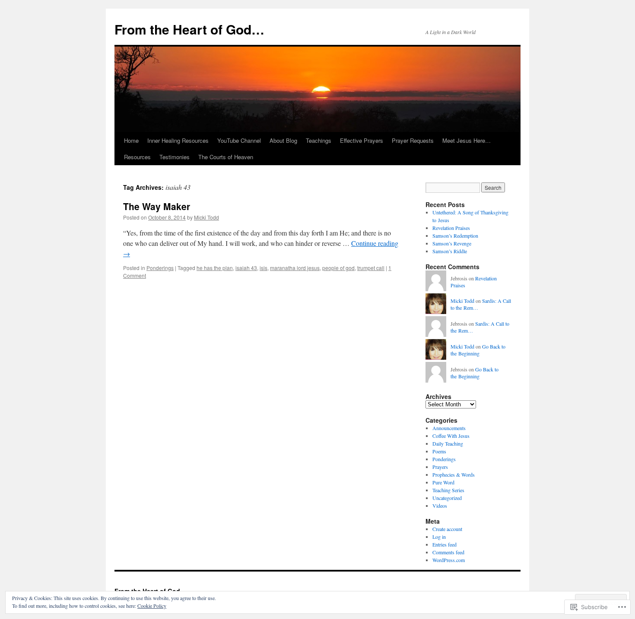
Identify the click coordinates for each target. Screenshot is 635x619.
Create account (447, 528)
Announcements (449, 427)
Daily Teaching (447, 443)
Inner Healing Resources (178, 140)
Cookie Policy (151, 605)
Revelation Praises (451, 227)
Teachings (318, 140)
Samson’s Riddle (449, 251)
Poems (439, 451)
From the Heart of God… (189, 29)
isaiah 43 (246, 267)
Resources (137, 157)
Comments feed (448, 552)
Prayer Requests (413, 140)
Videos (439, 505)
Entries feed (444, 544)
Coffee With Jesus (451, 435)
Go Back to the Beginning (478, 350)
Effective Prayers (361, 140)
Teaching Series (448, 490)
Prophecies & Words (453, 474)
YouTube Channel (239, 140)
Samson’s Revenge (451, 243)
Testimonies (174, 157)
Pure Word (443, 482)
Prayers (440, 466)
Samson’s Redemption (455, 235)
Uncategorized (447, 497)
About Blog (283, 140)
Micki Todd (206, 217)
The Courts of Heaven (225, 157)
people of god (338, 267)
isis (263, 267)
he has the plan (215, 267)
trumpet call (370, 267)
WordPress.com (448, 559)
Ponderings (160, 267)
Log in (439, 536)
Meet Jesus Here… (466, 140)
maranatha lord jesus (295, 267)
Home (131, 140)
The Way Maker (156, 206)
